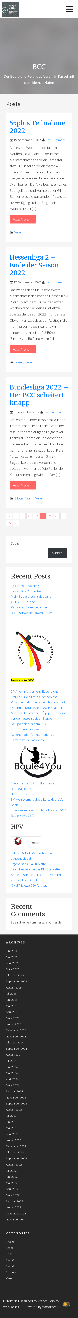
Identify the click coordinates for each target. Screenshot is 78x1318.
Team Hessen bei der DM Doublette (35, 869)
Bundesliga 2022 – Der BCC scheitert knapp (39, 395)
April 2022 (12, 1189)
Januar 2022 (13, 1207)
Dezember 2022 (16, 1146)
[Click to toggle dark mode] (67, 1304)
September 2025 (16, 981)
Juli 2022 (11, 1171)
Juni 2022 (12, 1177)
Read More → (22, 219)
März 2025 (12, 1018)
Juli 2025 (11, 993)
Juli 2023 (11, 1115)
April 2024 (12, 1079)
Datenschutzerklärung (11, 1303)
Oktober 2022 (15, 1152)
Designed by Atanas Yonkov (39, 1301)
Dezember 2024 (16, 1030)
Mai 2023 (12, 1128)
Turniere (11, 1272)
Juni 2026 (12, 951)
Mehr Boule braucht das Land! (31, 596)
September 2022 (16, 1158)
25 (56, 516)
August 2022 (14, 1164)
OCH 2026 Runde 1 (24, 602)
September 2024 (16, 1048)
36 (9, 523)
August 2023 (14, 1109)
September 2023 (16, 1103)
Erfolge (19, 498)
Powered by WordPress (41, 1307)
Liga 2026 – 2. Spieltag (26, 591)
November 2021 (16, 1219)
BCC (39, 66)
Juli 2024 (11, 1061)
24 (49, 516)
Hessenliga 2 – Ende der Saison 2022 (34, 265)
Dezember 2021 (16, 1213)
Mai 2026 (12, 957)
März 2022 (12, 1195)
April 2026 (12, 963)
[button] (70, 9)
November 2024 (16, 1036)
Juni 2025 (12, 1000)
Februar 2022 (14, 1201)
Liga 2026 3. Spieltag (25, 586)
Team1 (29, 498)
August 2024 (14, 1054)
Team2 (18, 362)
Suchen (16, 543)
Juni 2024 (12, 1067)
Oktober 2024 (15, 1042)
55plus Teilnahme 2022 (37, 127)
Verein (18, 232)
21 (29, 516)
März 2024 (12, 1085)
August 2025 (14, 987)
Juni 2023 (12, 1122)
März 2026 (12, 969)
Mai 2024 (12, 1073)
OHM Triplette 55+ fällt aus (29, 885)
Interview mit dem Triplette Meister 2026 (39, 810)
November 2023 (16, 1097)
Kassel (10, 1248)
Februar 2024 (14, 1091)
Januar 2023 (13, 1140)
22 (36, 516)
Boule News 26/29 (23, 794)
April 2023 (12, 1134)
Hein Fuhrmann (56, 140)
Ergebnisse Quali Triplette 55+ (31, 864)
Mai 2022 (12, 1183)
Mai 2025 (12, 1006)
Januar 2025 (13, 1024)
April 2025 (12, 1012)
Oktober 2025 (15, 975)
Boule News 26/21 (23, 816)
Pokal (9, 1254)
